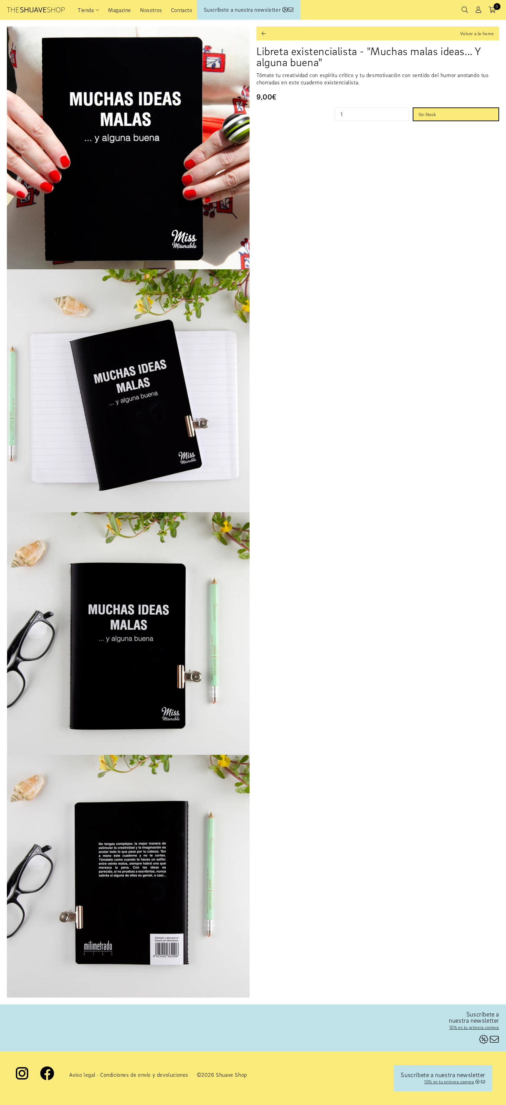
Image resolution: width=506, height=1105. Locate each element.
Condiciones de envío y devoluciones (144, 1074)
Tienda (86, 10)
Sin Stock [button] (427, 114)
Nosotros (151, 10)
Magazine (119, 10)
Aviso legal (82, 1074)
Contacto (181, 10)
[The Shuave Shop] (36, 9)
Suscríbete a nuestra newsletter (243, 9)
